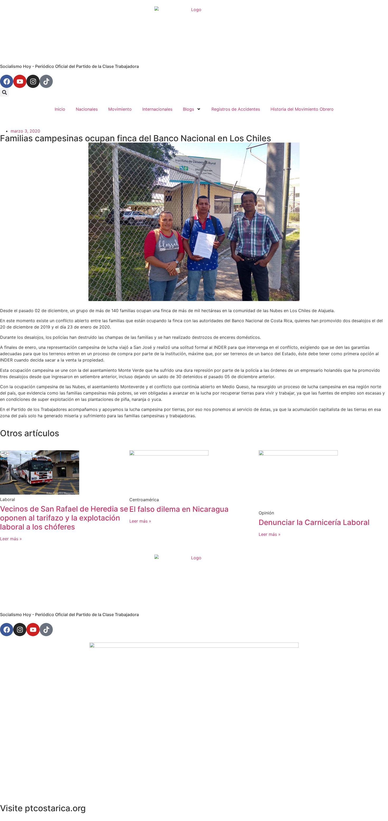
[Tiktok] (46, 81)
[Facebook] (6, 81)
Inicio (60, 109)
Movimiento (120, 109)
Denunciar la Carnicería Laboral (314, 522)
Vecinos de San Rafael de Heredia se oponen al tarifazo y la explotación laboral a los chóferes (64, 517)
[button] (4, 92)
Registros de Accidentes (235, 109)
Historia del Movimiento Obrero (302, 109)
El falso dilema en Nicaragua (179, 509)
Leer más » (11, 538)
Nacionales (87, 109)
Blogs (188, 109)
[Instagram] (33, 81)
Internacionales (157, 109)
